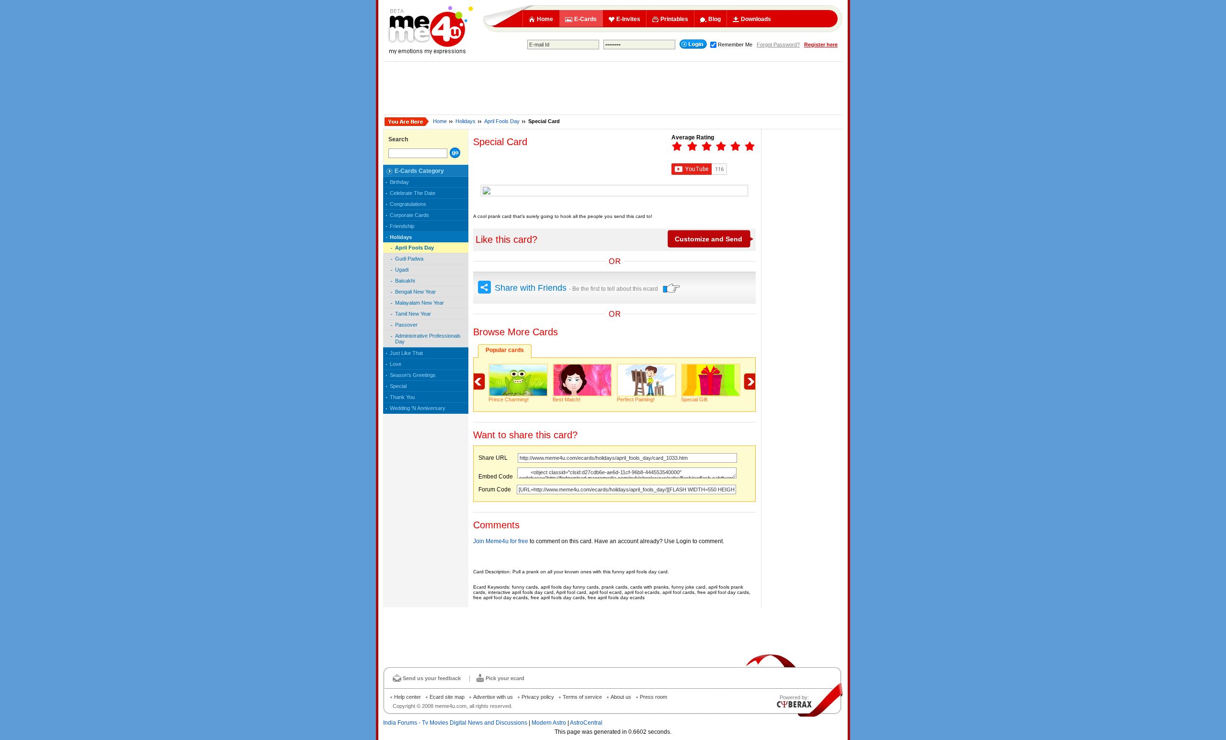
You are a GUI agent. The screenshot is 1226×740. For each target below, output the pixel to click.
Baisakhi (405, 281)
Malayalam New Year (419, 303)
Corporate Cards (409, 215)
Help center (407, 697)
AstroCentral (586, 722)
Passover (406, 325)
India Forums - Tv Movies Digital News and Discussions (455, 722)
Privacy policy (538, 697)
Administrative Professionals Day (428, 338)
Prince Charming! (508, 399)
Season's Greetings (413, 375)
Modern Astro (549, 722)
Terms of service (582, 697)
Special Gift (694, 399)
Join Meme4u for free (500, 541)
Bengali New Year (415, 292)
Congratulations (408, 204)
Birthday (399, 182)
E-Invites (628, 19)
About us (621, 697)
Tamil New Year (413, 314)
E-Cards (585, 19)
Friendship (402, 226)
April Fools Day (502, 121)
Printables (674, 19)
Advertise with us (493, 697)
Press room (653, 697)
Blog (714, 19)
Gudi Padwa (409, 259)
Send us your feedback (432, 678)
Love (395, 364)
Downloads (756, 19)
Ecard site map (447, 697)
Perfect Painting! (636, 399)
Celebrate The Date (412, 193)
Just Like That (406, 353)
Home (545, 19)
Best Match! (566, 399)
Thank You (402, 397)
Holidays (465, 121)
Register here (821, 44)
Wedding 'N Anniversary (417, 408)
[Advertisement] (613, 88)
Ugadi (402, 270)
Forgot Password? (778, 44)
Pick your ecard (505, 678)
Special (398, 386)
